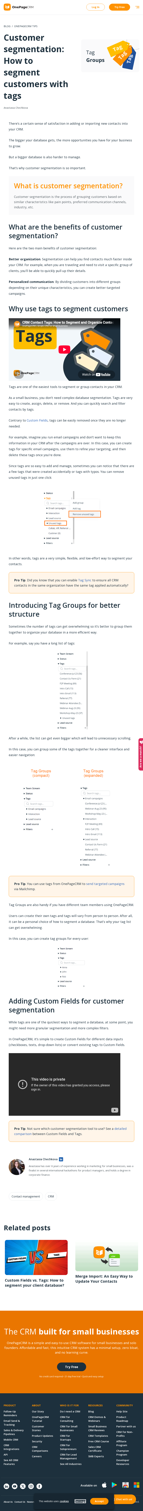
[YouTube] (14, 1488)
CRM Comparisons (40, 1448)
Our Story (38, 1411)
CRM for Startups (65, 1437)
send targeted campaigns (105, 884)
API (6, 1454)
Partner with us (126, 1426)
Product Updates (42, 1435)
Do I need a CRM (70, 1411)
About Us (8, 1501)
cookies (64, 1501)
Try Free (119, 7)
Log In (95, 7)
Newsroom (32, 1501)
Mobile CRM (11, 1439)
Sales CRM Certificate (95, 1448)
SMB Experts (96, 1456)
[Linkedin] (6, 1488)
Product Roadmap (122, 1418)
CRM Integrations (11, 1447)
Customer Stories (38, 1428)
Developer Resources (122, 1462)
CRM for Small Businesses (68, 1428)
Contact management (26, 1196)
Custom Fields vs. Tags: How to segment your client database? (34, 1283)
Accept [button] (99, 1501)
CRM (51, 1196)
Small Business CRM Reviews (97, 1428)
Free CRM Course (98, 1441)
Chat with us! (124, 1499)
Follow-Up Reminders (10, 1413)
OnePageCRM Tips (25, 26)
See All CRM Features (11, 1462)
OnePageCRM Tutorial (40, 1418)
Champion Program (122, 1452)
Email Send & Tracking (12, 1422)
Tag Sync (84, 580)
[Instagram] (31, 1488)
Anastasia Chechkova (16, 107)
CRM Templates (98, 1435)
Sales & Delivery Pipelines (14, 1432)
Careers (37, 1456)
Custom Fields (37, 420)
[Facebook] (39, 1488)
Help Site (121, 1411)
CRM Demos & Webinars (97, 1418)
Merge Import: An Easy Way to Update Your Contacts (104, 1279)
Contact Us (19, 1501)
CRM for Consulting (66, 1418)
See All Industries (70, 1464)
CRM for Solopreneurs (68, 1447)
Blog (7, 26)
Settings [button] (80, 1501)
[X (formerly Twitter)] (23, 1489)
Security (37, 1441)
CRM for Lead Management (68, 1456)
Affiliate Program (121, 1443)
